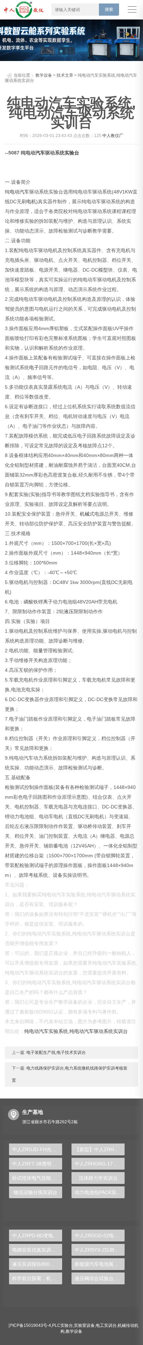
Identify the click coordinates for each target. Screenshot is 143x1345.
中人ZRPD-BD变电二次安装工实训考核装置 (37, 1235)
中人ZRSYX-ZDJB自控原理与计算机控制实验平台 (100, 1250)
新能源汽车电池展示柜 (99, 1264)
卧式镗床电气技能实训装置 (37, 1178)
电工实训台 (106, 1325)
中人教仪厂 (112, 135)
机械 (85, 514)
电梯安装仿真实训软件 (36, 1250)
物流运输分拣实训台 (35, 1192)
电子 (34, 367)
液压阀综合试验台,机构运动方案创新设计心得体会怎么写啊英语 (100, 1278)
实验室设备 (84, 1325)
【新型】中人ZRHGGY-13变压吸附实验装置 (100, 1149)
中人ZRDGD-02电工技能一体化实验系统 (100, 1235)
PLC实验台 (62, 1325)
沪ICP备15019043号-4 (29, 1325)
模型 (103, 270)
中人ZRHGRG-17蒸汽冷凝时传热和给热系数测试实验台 (100, 1164)
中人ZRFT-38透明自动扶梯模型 (37, 1164)
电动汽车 (19, 192)
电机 (31, 201)
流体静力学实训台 (98, 1178)
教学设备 (43, 75)
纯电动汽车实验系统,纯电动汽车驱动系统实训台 (76, 1031)
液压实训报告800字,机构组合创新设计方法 (37, 1264)
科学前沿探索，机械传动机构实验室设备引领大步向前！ (37, 1278)
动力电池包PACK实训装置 (100, 1192)
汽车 (40, 152)
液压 (69, 611)
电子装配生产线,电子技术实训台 (55, 1052)
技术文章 (65, 75)
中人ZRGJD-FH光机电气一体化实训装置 (37, 1149)
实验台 (72, 152)
